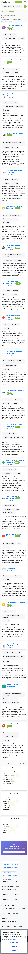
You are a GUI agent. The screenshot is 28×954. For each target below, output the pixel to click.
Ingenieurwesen (6, 837)
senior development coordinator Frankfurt (10, 891)
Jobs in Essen (6, 813)
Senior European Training (15, 26)
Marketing (5, 836)
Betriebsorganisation (7, 779)
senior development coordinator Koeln (9, 889)
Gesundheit (5, 830)
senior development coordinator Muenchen (10, 886)
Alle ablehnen (14, 946)
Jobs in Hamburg (7, 798)
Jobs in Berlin (6, 796)
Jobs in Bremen (21, 916)
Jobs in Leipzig (6, 809)
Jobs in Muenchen (7, 799)
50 (18, 763)
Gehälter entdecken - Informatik (9, 869)
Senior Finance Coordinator (16, 602)
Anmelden (19, 2)
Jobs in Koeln (6, 801)
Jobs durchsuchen (10, 11)
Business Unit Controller (8, 775)
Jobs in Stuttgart (6, 805)
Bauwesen (5, 834)
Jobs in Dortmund (7, 811)
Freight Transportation (8, 785)
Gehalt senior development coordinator (11, 862)
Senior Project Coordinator (15, 60)
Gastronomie (6, 826)
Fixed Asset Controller (8, 783)
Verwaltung (5, 824)
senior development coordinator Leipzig (9, 899)
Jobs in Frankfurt (7, 803)
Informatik (5, 821)
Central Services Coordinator (9, 773)
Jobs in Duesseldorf (7, 807)
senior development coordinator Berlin (9, 881)
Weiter (22, 763)
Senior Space (11, 568)
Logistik (4, 828)
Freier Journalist (6, 777)
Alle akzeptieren (14, 942)
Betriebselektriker (7, 787)
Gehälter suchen (15, 852)
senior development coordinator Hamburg (10, 884)
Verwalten (14, 950)
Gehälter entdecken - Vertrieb (9, 872)
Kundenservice (19, 929)
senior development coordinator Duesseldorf (10, 896)
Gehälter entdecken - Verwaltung (10, 875)
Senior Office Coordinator (15, 133)
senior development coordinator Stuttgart (10, 894)
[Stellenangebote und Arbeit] (6, 2)
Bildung (4, 832)
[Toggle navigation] (25, 2)
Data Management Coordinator (10, 772)
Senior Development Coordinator (9, 12)
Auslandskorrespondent (8, 781)
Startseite (3, 11)
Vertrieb (4, 822)
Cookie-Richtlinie (14, 939)
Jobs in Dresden (5, 918)
